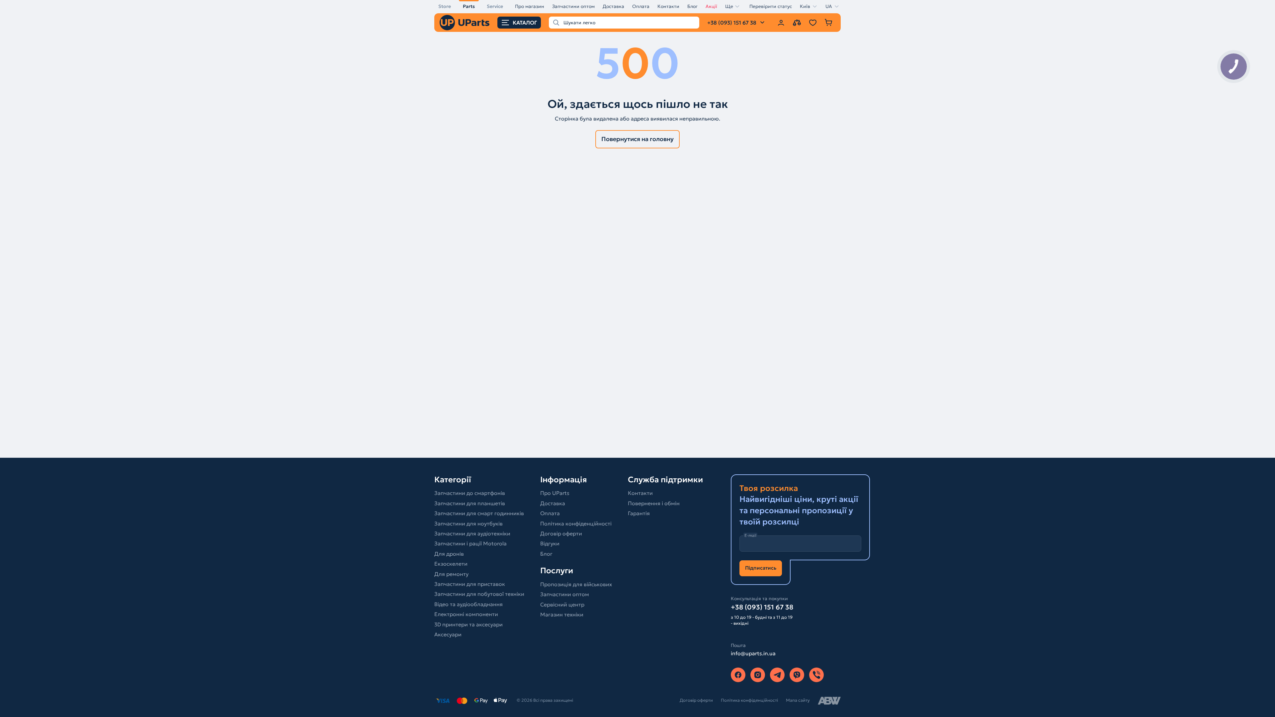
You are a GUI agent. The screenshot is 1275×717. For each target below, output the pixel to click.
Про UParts (554, 493)
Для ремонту (451, 574)
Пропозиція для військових (576, 584)
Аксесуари (448, 634)
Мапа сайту (798, 700)
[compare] (797, 22)
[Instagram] (757, 675)
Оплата (640, 6)
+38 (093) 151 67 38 (762, 607)
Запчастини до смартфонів (469, 493)
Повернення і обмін (654, 503)
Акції (711, 6)
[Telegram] (777, 675)
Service (495, 6)
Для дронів (449, 553)
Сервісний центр (562, 604)
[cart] (828, 22)
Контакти (668, 6)
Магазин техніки (561, 614)
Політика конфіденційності (576, 523)
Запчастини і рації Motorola (470, 543)
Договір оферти (561, 533)
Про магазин (529, 6)
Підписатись (760, 568)
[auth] (781, 22)
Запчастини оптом (573, 6)
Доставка (613, 6)
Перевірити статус (770, 6)
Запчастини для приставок (469, 584)
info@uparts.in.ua (753, 653)
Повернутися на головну (637, 139)
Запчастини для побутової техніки (479, 594)
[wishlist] (812, 22)
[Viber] (797, 675)
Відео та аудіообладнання (468, 604)
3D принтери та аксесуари (468, 624)
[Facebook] (738, 675)
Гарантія (639, 513)
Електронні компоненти (466, 614)
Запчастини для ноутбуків (468, 523)
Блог (692, 6)
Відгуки (549, 543)
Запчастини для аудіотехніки (472, 533)
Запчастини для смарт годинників (479, 513)
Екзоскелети (451, 563)
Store (444, 6)
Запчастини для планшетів (469, 503)
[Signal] (816, 675)
